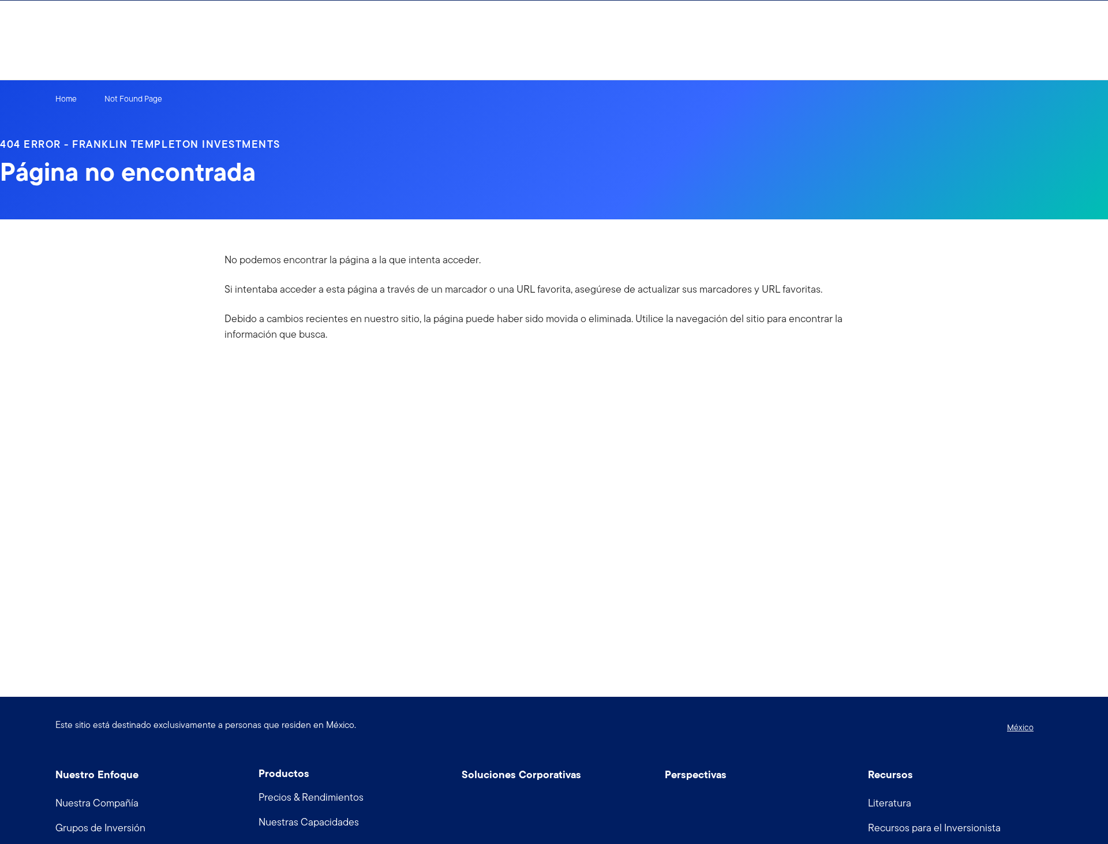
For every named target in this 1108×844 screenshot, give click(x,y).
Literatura (889, 803)
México (1020, 727)
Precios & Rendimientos (311, 797)
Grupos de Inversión (100, 827)
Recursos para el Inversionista (934, 827)
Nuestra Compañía (96, 803)
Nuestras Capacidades (309, 822)
